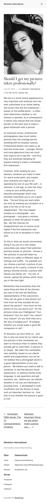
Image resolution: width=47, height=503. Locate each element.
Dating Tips (23, 93)
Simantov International (13, 4)
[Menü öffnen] (41, 3)
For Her (8, 93)
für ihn (15, 93)
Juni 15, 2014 (9, 89)
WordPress (19, 498)
